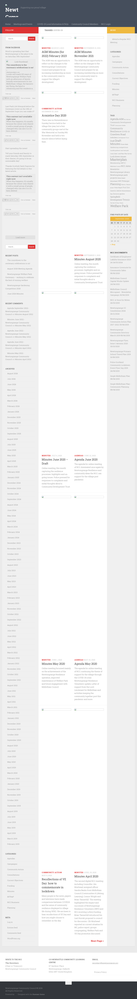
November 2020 (14, 729)
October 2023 (13, 554)
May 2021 (11, 696)
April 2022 (11, 647)
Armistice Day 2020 (54, 115)
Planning (11, 908)
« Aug (112, 244)
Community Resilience (116, 130)
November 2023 (14, 548)
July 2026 (11, 379)
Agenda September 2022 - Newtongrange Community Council (17, 311)
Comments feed (14, 933)
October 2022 (13, 614)
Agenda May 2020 (85, 664)
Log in (10, 922)
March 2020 (12, 773)
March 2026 (12, 401)
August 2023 (12, 565)
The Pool (112, 203)
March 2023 (12, 592)
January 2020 (13, 784)
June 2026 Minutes (15, 293)
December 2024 (14, 483)
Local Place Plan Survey (125, 153)
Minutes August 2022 (24, 314)
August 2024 (12, 505)
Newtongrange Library (120, 172)
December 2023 (14, 543)
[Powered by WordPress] (15, 994)
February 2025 (13, 472)
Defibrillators (114, 137)
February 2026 (13, 406)
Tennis (126, 199)
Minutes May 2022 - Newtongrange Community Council (17, 356)
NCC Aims (126, 166)
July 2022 (11, 630)
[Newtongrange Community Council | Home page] (11, 10)
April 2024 (11, 521)
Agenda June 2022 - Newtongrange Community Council (17, 333)
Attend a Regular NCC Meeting (120, 41)
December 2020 (13, 723)
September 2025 (14, 433)
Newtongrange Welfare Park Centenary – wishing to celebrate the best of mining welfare (19, 277)
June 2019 (11, 822)
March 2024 (12, 526)
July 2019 (11, 817)
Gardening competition (119, 147)
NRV (119, 181)
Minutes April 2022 (23, 348)
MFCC (123, 163)
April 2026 (11, 395)
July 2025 (11, 444)
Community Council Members (84, 24)
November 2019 (13, 795)
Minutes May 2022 (23, 325)
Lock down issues (118, 156)
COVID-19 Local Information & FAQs (52, 24)
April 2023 (11, 587)
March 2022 (12, 652)
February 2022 (13, 658)
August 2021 (12, 685)
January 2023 (13, 603)
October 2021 (12, 674)
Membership (115, 163)
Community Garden (120, 125)
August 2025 (12, 439)
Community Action (52, 108)
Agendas (78, 455)
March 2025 (12, 466)
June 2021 (11, 691)
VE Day (117, 203)
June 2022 (11, 636)
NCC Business (13, 902)
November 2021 (14, 669)
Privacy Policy (100, 972)
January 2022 (13, 663)
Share (33, 98)
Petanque (125, 181)
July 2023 (11, 570)
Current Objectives (15, 880)
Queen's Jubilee (116, 191)
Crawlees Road (118, 134)
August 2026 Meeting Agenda (19, 268)
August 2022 (12, 625)
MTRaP (10, 896)
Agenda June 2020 (86, 459)
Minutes (46, 48)
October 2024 (13, 494)
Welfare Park (119, 206)
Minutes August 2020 (87, 259)
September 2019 (14, 805)
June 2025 (11, 450)
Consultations (13, 875)
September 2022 (14, 619)
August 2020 (12, 745)
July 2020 (11, 751)
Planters (123, 184)
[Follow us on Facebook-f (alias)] (34, 30)
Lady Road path (125, 150)
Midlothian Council (115, 166)
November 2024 (14, 488)
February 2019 (13, 844)
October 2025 (12, 428)
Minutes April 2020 (86, 876)
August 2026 (12, 373)
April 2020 (11, 767)
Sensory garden (119, 194)
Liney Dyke (113, 153)
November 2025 (14, 422)
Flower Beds (124, 144)
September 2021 (14, 680)
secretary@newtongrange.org (105, 963)
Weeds (121, 203)
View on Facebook (26, 98)
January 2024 (13, 537)
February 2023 (13, 598)
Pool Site (126, 187)
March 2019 (12, 838)
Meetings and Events (23, 24)
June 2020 (11, 756)
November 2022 (14, 609)
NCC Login (106, 24)
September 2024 (14, 499)
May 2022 (11, 641)
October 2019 (12, 800)
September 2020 (14, 740)
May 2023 (11, 581)
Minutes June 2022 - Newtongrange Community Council (17, 322)
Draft (112, 141)
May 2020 (11, 762)
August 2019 (12, 811)
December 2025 (13, 417)
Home (8, 24)
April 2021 (11, 702)
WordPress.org (13, 938)
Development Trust (123, 137)
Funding (11, 886)
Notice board (121, 178)
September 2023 (14, 559)
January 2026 (13, 411)
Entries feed (12, 927)
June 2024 (11, 510)
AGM (121, 119)
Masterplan (118, 159)
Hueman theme (39, 994)
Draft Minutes (115, 142)
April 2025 (11, 461)
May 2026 (11, 390)
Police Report (118, 187)
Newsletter (114, 169)
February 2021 (13, 712)
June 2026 (11, 384)
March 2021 (12, 707)
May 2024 (11, 515)
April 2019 (11, 833)
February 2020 (13, 778)
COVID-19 (126, 131)
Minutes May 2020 (53, 664)
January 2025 (13, 477)
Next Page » (97, 940)
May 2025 (11, 455)
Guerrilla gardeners (115, 150)
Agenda (114, 119)
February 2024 (13, 532)
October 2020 (12, 734)
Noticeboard (114, 181)
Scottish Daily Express (22, 166)
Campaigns (12, 864)
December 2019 (13, 789)
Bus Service (127, 119)
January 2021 (13, 718)
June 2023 (11, 576)
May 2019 (11, 827)
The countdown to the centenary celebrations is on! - (19, 67)
